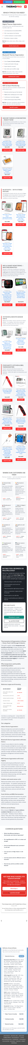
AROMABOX (7, 1035)
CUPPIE (22, 1037)
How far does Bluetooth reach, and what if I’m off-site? (14, 846)
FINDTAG (18, 1041)
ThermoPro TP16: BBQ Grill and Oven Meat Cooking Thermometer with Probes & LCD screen (7, 421)
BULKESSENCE (15, 1037)
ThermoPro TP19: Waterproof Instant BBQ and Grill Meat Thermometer (21, 421)
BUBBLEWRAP (7, 1037)
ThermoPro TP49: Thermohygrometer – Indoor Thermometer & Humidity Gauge (7, 143)
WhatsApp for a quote (14, 617)
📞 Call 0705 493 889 (14, 621)
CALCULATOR (5, 1041)
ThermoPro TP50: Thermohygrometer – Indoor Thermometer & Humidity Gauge (21, 143)
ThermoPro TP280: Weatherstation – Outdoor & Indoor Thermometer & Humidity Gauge (21, 295)
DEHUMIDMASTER (7, 1039)
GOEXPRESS (22, 1039)
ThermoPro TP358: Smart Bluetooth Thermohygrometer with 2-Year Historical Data (7, 246)
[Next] (26, 921)
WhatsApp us (14, 888)
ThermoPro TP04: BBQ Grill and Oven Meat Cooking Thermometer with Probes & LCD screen (21, 393)
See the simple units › (14, 46)
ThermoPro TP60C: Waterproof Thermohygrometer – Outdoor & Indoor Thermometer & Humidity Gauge (7, 345)
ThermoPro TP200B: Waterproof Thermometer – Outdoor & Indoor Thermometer (21, 341)
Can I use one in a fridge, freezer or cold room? (13, 852)
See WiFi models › (14, 107)
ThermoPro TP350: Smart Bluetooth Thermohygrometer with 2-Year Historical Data (21, 217)
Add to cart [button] (7, 150)
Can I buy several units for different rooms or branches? (15, 858)
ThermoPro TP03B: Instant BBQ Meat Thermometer (7, 391)
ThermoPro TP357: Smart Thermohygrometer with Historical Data (7, 216)
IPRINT (23, 1041)
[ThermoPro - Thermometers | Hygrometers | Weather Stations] (14, 6)
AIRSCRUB (21, 1035)
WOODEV (12, 1041)
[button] (2, 7)
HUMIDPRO (15, 1039)
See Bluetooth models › (14, 76)
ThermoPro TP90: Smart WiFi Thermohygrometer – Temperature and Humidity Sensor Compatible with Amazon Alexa (7, 296)
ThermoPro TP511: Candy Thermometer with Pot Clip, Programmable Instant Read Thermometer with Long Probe (7, 452)
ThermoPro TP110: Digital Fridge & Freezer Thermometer (7, 171)
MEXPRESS (14, 1043)
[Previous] (1, 921)
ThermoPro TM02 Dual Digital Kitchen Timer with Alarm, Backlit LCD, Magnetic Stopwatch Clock (21, 450)
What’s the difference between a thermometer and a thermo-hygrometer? (14, 834)
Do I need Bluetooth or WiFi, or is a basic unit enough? (15, 840)
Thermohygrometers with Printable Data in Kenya (14, 904)
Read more (20, 399)
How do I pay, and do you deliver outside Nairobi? (13, 864)
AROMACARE (14, 1035)
